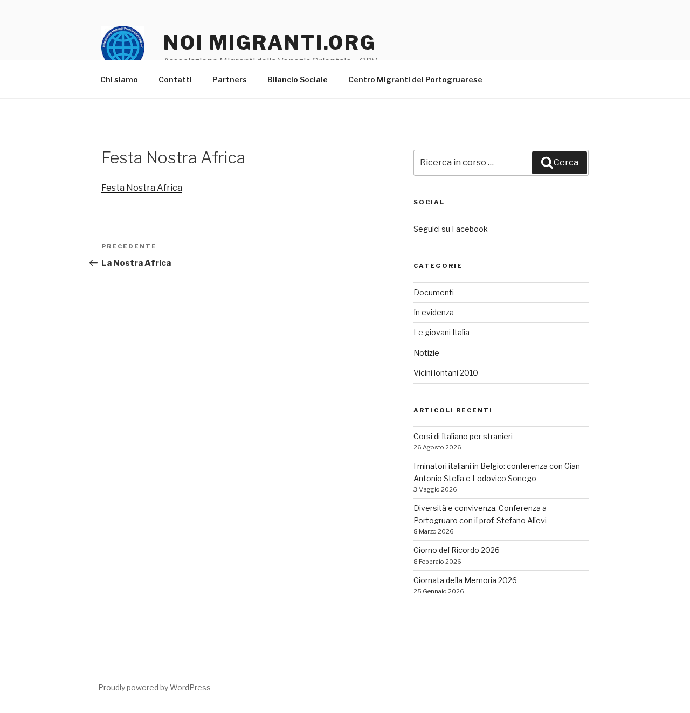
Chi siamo (119, 79)
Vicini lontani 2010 (445, 372)
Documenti (433, 292)
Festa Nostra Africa (141, 188)
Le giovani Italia (441, 332)
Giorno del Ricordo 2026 (456, 550)
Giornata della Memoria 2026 (465, 580)
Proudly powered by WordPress (154, 687)
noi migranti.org (269, 42)
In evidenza (433, 312)
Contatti (175, 79)
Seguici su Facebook (450, 228)
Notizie (426, 352)
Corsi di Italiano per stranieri (463, 436)
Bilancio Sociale (297, 79)
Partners (229, 79)
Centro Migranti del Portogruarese (415, 79)
